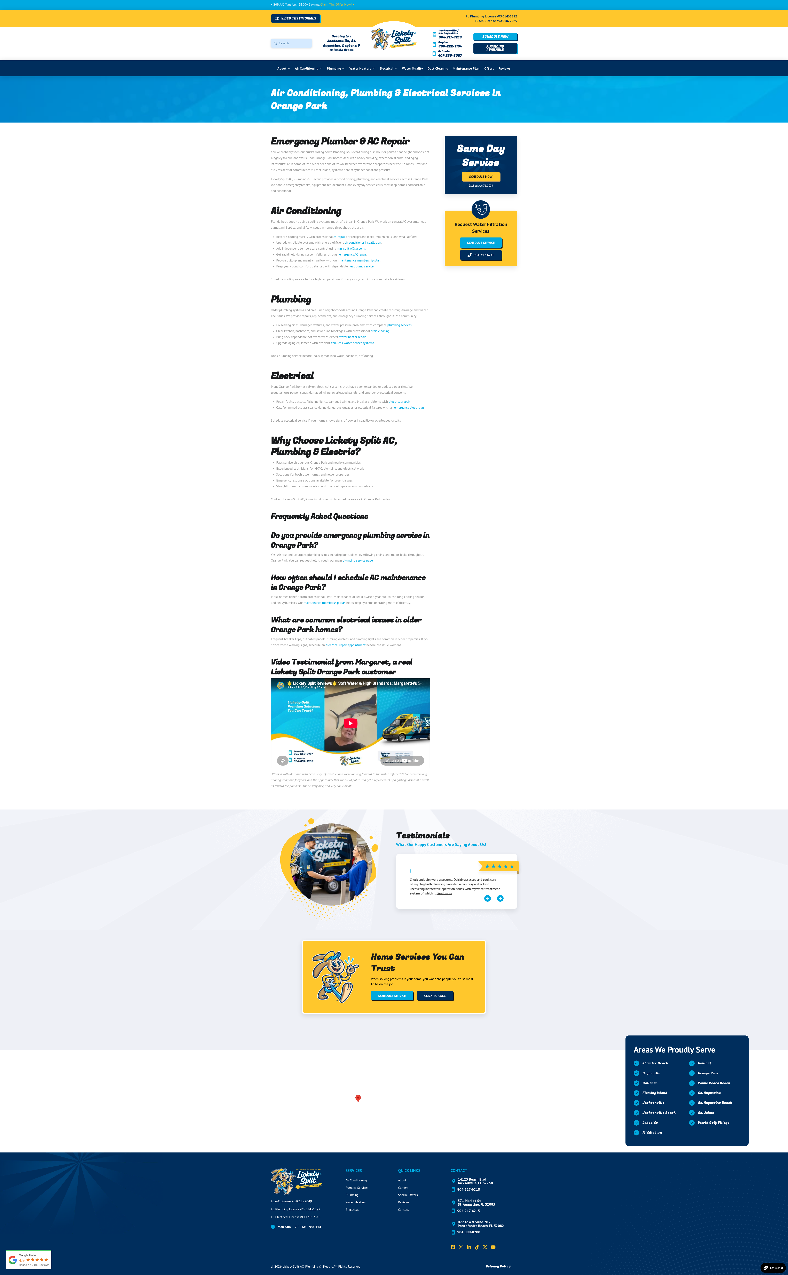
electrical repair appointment (346, 645)
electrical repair (399, 401)
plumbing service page (358, 560)
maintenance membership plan (359, 260)
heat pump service (361, 266)
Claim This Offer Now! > (249, 4)
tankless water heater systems (352, 343)
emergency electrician (409, 407)
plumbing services (399, 325)
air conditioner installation (363, 242)
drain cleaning (380, 331)
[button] (358, 1099)
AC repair (339, 237)
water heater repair (352, 337)
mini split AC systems (351, 248)
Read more (444, 893)
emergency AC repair (352, 254)
